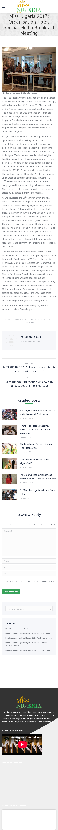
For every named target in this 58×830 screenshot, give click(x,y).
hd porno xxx (20, 56)
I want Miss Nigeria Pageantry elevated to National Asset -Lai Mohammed (35, 429)
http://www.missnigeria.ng (30, 342)
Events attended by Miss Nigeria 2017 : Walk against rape (28, 638)
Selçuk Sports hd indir (46, 93)
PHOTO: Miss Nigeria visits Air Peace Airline (37, 492)
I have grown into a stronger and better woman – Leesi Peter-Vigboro (38, 476)
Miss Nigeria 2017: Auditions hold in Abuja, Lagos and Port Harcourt (37, 412)
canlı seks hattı (16, 116)
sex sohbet (33, 120)
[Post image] (9, 414)
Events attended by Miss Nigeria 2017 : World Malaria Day (28, 633)
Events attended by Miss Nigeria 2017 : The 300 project (28, 650)
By (30, 319)
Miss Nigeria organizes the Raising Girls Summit (24, 629)
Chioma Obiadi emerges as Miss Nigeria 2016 (35, 461)
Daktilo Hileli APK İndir (27, 86)
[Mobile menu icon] (3, 6)
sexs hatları (25, 101)
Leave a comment (29, 322)
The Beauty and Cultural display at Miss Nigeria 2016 (36, 446)
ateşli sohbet (6, 131)
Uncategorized (17, 319)
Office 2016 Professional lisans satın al (26, 71)
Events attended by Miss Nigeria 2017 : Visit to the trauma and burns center (28, 644)
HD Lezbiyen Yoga (45, 48)
